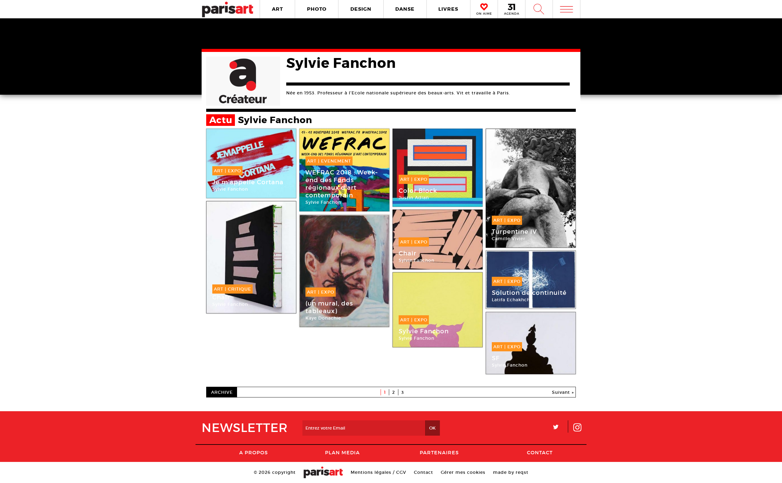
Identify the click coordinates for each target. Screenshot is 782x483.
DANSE (405, 9)
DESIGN (360, 9)
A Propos (253, 452)
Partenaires (439, 452)
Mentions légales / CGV (378, 472)
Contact (540, 452)
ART (277, 9)
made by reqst (510, 472)
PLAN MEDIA (342, 452)
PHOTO (317, 9)
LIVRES (448, 9)
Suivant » (563, 392)
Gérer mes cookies (463, 472)
